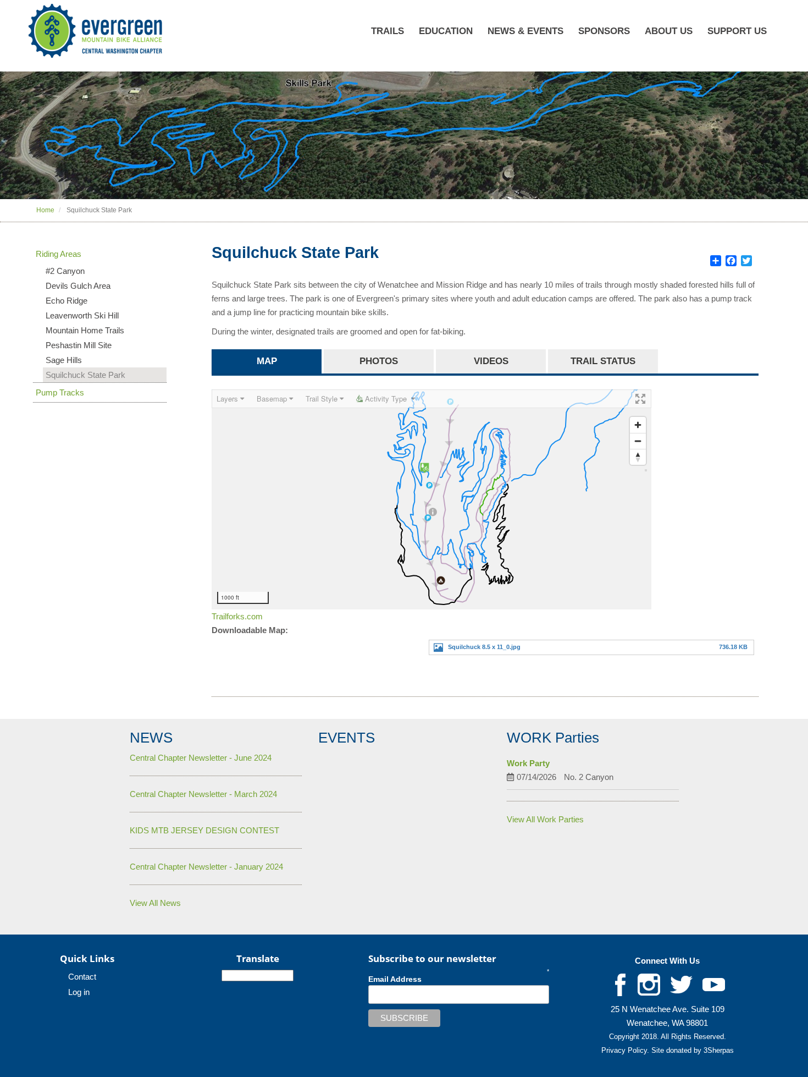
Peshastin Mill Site (79, 345)
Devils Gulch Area (78, 285)
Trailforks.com (237, 616)
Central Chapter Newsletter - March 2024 (203, 794)
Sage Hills (64, 360)
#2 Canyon (65, 271)
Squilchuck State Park (85, 375)
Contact (82, 976)
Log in (79, 992)
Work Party (528, 763)
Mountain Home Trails (85, 330)
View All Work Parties (545, 819)
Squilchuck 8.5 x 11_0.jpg (484, 647)
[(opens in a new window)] (621, 984)
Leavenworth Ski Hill (82, 315)
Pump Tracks (60, 392)
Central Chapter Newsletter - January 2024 (206, 866)
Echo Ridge (66, 300)
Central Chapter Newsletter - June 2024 (201, 757)
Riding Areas (58, 254)
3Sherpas (719, 1050)
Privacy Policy (624, 1050)
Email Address (395, 979)
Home (45, 210)
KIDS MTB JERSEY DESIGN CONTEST (204, 830)
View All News (155, 903)
